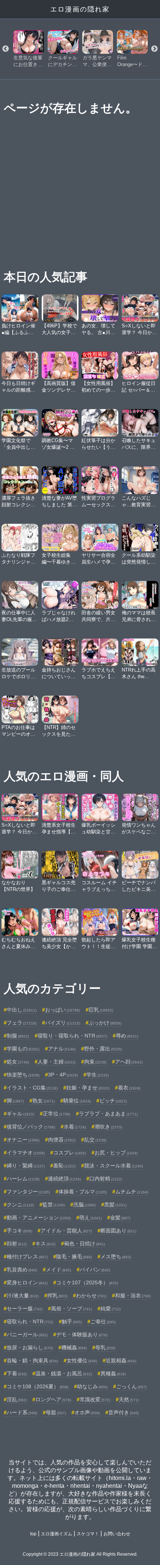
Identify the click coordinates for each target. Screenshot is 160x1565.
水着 (75, 1127)
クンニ (20, 1205)
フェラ (21, 1023)
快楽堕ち (23, 1075)
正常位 (56, 1114)
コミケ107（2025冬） (87, 1282)
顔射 (17, 1244)
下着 (17, 1373)
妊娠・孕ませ (87, 1088)
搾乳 (57, 1295)
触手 (72, 1321)
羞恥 (64, 1166)
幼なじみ (92, 1386)
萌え (90, 1218)
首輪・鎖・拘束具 (32, 1360)
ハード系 (22, 1412)
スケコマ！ (88, 1533)
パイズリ (62, 1023)
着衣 (129, 1088)
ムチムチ (131, 1192)
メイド (58, 1269)
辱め (127, 1036)
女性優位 (82, 1360)
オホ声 (87, 1412)
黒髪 (115, 1205)
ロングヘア (53, 1399)
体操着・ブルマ (82, 1192)
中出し (21, 1010)
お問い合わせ (116, 1533)
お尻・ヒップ (116, 1153)
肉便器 (62, 1140)
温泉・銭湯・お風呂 (63, 1373)
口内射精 (105, 1179)
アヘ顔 (129, 1062)
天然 (129, 1399)
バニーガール (27, 1334)
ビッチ (113, 1101)
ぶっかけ (105, 1023)
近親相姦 (121, 1360)
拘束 (95, 1062)
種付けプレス (27, 1256)
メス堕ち (115, 1256)
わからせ (91, 1295)
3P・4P (63, 1075)
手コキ (19, 1231)
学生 (97, 1075)
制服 (18, 1036)
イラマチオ (26, 1153)
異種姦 (113, 1373)
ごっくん (131, 1386)
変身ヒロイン (27, 1282)
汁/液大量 (23, 1295)
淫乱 (17, 1399)
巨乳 (101, 1010)
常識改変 (95, 1399)
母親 (56, 1412)
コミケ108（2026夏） (37, 1386)
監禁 (53, 1205)
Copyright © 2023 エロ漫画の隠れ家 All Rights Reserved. (80, 1554)
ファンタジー (28, 1192)
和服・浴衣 (133, 1295)
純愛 (110, 1308)
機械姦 (74, 1347)
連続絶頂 (64, 1179)
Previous (5, 49)
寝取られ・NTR (30, 1321)
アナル (62, 1049)
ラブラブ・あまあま (108, 1114)
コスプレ (69, 1153)
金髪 (120, 1218)
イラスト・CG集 (32, 1088)
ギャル (20, 1114)
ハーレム (23, 1179)
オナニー (23, 1140)
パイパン (95, 1269)
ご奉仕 (103, 1321)
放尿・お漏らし (30, 1347)
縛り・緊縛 (26, 1166)
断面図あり (118, 1231)
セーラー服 (24, 1308)
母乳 (105, 1347)
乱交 (95, 1140)
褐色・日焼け (84, 1244)
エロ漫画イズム (56, 1533)
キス (45, 1244)
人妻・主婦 (57, 1062)
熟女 (43, 1101)
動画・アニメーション (39, 1218)
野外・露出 (103, 1049)
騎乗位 (77, 1101)
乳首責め (22, 1269)
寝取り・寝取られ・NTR (72, 1036)
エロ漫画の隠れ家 (80, 9)
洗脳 (84, 1205)
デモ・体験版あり (82, 1334)
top (33, 1533)
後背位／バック (31, 1127)
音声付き (123, 1412)
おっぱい (62, 1010)
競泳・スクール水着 (113, 1166)
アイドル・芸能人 (66, 1231)
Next (154, 49)
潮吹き (108, 1127)
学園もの (23, 1049)
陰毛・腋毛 (74, 1256)
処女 (18, 1062)
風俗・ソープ (71, 1308)
